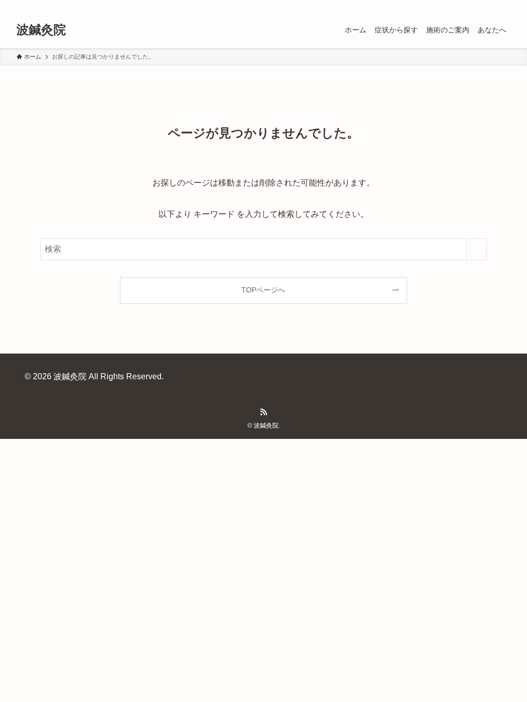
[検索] (504, 5)
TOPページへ (263, 290)
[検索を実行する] (476, 249)
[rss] (490, 5)
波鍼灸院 (41, 30)
